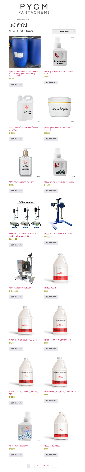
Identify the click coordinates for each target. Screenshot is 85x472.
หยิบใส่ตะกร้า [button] (16, 85)
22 (52, 466)
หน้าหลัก (12, 19)
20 (44, 466)
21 (48, 466)
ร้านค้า (19, 19)
